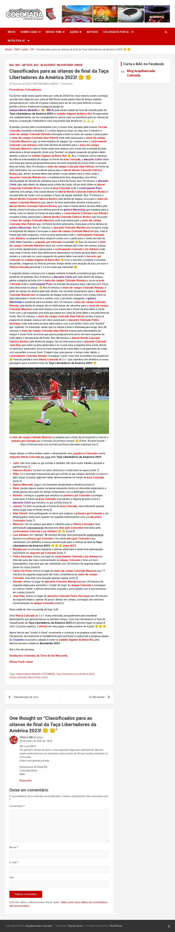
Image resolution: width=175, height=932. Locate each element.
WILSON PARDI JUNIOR (45, 83)
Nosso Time (54, 32)
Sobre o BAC (29, 32)
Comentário (17, 806)
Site (11, 877)
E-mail (13, 862)
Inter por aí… (17, 40)
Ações (74, 32)
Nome (13, 847)
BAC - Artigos (24, 65)
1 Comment (66, 83)
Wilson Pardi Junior (70, 65)
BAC (11, 65)
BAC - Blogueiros (45, 65)
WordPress (116, 925)
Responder (26, 780)
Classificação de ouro (26, 697)
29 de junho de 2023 (20, 83)
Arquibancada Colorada (38, 925)
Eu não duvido (97, 697)
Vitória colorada (17, 677)
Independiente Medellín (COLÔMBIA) (35, 674)
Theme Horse (75, 925)
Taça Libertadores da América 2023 (75, 674)
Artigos (92, 32)
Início (11, 32)
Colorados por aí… (117, 32)
